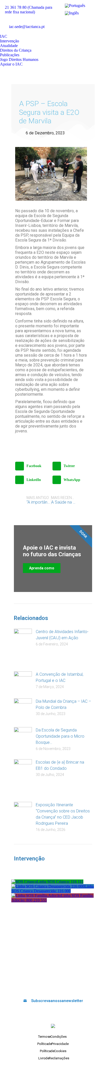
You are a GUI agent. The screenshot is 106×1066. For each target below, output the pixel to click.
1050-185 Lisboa (53, 951)
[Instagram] (65, 987)
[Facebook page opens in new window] (66, 22)
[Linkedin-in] (57, 987)
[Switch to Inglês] (71, 12)
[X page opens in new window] (74, 22)
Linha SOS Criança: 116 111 (60, 881)
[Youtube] (48, 987)
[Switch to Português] (75, 5)
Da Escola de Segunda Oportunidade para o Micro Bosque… (60, 736)
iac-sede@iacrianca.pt (27, 26)
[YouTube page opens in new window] (82, 22)
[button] (32, 466)
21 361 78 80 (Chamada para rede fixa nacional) (28, 9)
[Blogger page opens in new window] (66, 30)
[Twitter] (40, 987)
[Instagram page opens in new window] (97, 22)
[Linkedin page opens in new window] (89, 22)
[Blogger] (74, 987)
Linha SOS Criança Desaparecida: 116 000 (52, 888)
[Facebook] (32, 987)
